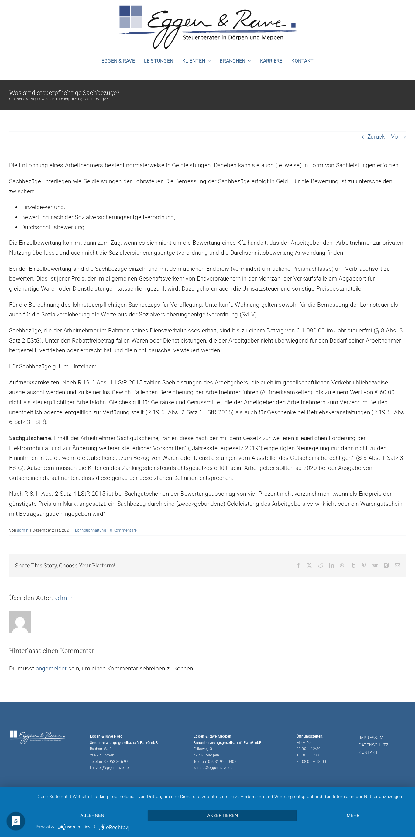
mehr (353, 815)
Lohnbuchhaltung (90, 530)
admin (22, 530)
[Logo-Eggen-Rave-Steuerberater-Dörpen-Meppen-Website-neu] (207, 5)
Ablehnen (92, 815)
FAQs (33, 99)
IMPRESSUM (370, 737)
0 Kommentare (123, 530)
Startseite (17, 99)
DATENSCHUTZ (373, 744)
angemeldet (51, 668)
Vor (395, 136)
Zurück (376, 136)
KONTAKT (368, 752)
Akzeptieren (222, 815)
